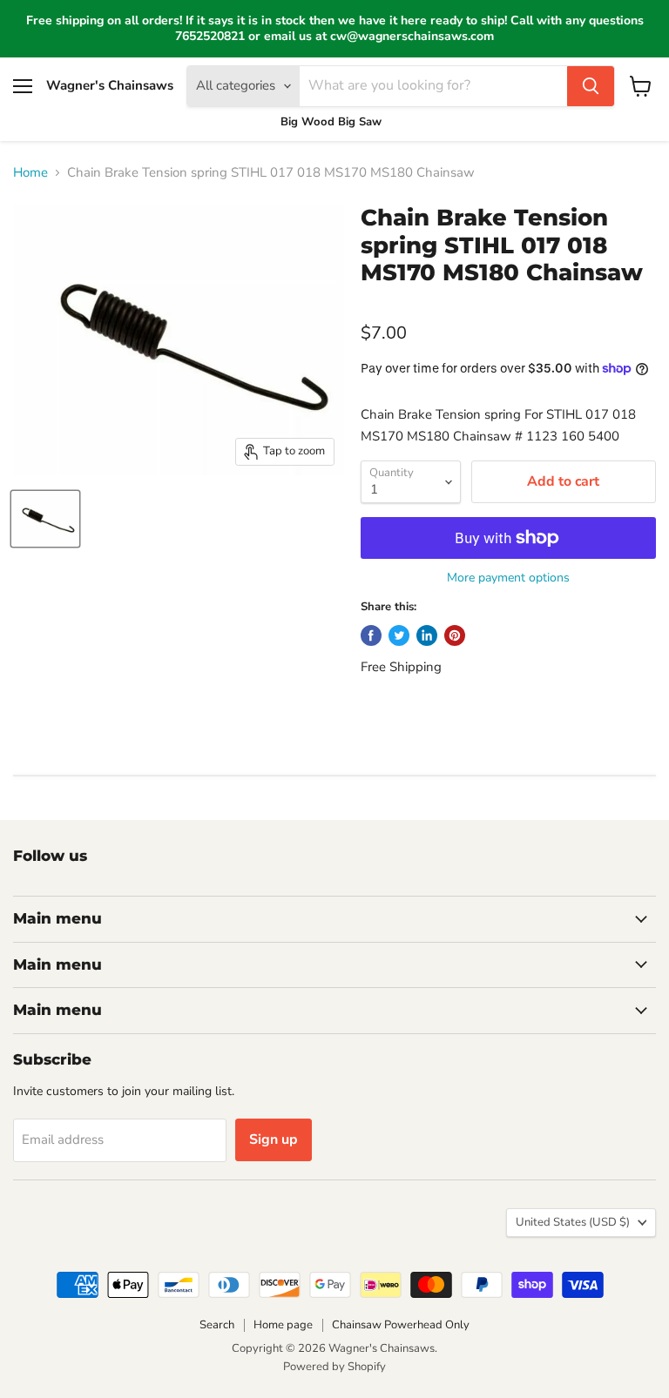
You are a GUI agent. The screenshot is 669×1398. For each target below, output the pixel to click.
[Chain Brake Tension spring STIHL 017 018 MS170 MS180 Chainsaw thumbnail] (45, 519)
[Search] (590, 86)
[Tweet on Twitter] (399, 635)
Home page (283, 1325)
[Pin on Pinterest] (454, 635)
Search (216, 1325)
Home (30, 172)
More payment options (508, 578)
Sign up (273, 1139)
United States (573, 1222)
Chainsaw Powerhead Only (401, 1325)
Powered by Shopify (334, 1366)
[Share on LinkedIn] (426, 635)
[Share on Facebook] (371, 635)
